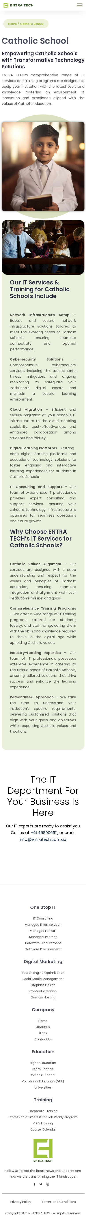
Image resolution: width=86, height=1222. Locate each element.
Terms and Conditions (59, 1202)
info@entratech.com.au (43, 839)
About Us (43, 1027)
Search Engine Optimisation (43, 973)
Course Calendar (43, 1129)
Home (12, 24)
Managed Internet (43, 937)
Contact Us (43, 1039)
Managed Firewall (43, 931)
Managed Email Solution (43, 924)
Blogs (43, 1033)
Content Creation (43, 991)
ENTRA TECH (42, 1213)
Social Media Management (43, 979)
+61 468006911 (43, 832)
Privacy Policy (20, 1202)
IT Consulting (43, 918)
